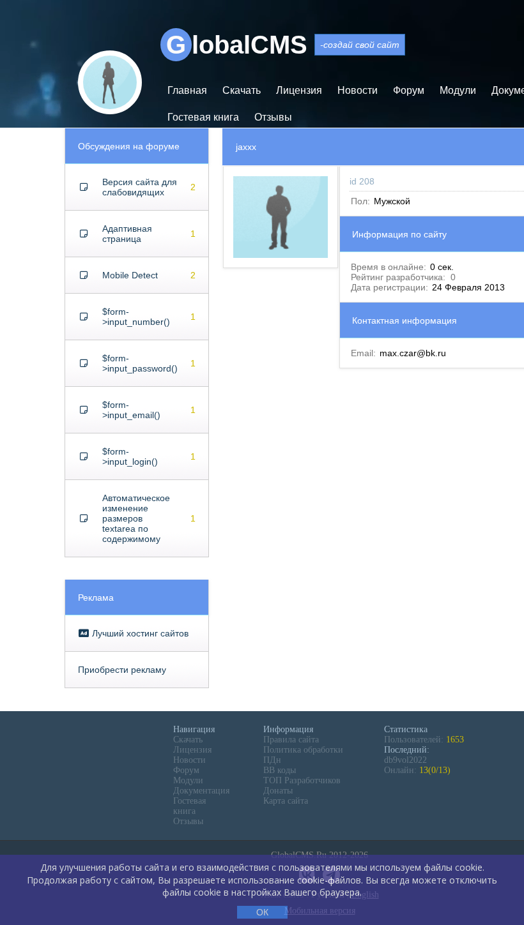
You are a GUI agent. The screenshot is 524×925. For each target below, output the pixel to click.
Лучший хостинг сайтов (139, 633)
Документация (201, 790)
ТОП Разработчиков (302, 780)
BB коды (279, 770)
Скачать (241, 90)
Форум (408, 90)
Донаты (278, 790)
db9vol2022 (405, 760)
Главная (187, 90)
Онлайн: (417, 770)
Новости (357, 90)
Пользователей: (424, 739)
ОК (262, 912)
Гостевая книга (203, 117)
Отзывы (273, 117)
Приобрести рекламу (122, 670)
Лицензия (299, 90)
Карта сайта (285, 801)
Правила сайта (291, 739)
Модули (458, 90)
